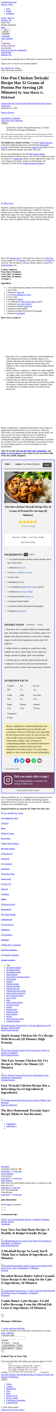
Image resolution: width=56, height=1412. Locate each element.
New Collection (7, 1333)
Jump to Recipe (7, 112)
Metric (32, 554)
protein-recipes (12, 1012)
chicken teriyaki (45, 143)
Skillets (3, 899)
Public (7, 1343)
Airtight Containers (8, 960)
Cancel (18, 1348)
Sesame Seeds (6, 879)
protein (9, 1007)
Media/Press (11, 1389)
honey (20, 299)
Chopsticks (5, 940)
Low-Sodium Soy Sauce (9, 818)
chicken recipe (37, 147)
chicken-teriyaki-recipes (16, 991)
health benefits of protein (33, 163)
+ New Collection (8, 1346)
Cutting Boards (6, 920)
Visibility (4, 1340)
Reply (7, 1171)
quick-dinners (11, 1014)
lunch (49, 260)
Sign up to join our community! (14, 50)
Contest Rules (12, 1403)
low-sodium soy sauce (22, 295)
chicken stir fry (16, 258)
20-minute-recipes (13, 972)
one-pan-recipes (12, 1005)
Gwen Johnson (7, 1174)
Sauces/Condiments (9, 1105)
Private (16, 1343)
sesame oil (27, 306)
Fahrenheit (30, 625)
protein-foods (11, 1009)
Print (47, 465)
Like (3, 1171)
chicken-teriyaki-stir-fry (16, 993)
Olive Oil (4, 889)
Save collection (8, 1348)
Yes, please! (6, 68)
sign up (4, 4)
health (8, 11)
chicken (9, 981)
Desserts (4, 1270)
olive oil (20, 292)
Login (3, 18)
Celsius (40, 625)
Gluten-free (5, 106)
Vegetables (5, 1224)
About (8, 1384)
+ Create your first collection (12, 1328)
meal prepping (7, 265)
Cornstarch (5, 869)
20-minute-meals (13, 970)
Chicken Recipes (8, 103)
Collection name (7, 1335)
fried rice (49, 258)
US (25, 554)
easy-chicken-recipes (14, 995)
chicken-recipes (12, 984)
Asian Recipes (21, 103)
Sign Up (10, 18)
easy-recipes (11, 998)
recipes (9, 1016)
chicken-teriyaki (12, 988)
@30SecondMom (25, 781)
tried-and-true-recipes (15, 1019)
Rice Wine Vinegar (8, 849)
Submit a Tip (6, 20)
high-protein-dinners (14, 1002)
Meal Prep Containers (9, 950)
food (8, 9)
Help (8, 1393)
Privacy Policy (12, 1398)
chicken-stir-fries (13, 986)
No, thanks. (16, 68)
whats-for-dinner (13, 1021)
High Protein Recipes (36, 103)
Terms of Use (11, 1396)
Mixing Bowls (6, 909)
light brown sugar (28, 302)
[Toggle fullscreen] (5, 1207)
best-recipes (11, 979)
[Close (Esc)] (2, 1207)
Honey (3, 828)
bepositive (5, 1166)
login (10, 4)
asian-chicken (11, 974)
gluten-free (18, 159)
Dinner (49, 103)
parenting (10, 13)
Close (19, 1346)
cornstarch (20, 313)
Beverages (5, 1295)
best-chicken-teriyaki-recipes (18, 977)
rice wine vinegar (24, 304)
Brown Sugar (6, 838)
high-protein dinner (37, 154)
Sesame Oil (5, 859)
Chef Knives (5, 930)
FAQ (8, 1391)
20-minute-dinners (13, 967)
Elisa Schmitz (6, 1181)
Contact (9, 1386)
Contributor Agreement (15, 1400)
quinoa (23, 260)
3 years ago (17, 1171)
